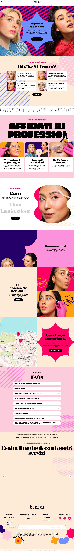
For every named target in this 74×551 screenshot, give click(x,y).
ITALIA (28, 518)
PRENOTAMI (37, 94)
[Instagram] (64, 518)
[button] (18, 248)
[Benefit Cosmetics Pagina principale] (37, 2)
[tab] (15, 195)
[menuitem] (25, 5)
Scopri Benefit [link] (50, 4)
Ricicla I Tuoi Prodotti (9, 517)
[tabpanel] (52, 204)
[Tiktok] (60, 518)
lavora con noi (9, 522)
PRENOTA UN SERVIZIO (55, 350)
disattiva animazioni (46, 519)
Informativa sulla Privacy (43, 535)
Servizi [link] (43, 4)
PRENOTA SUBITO (37, 39)
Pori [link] (39, 4)
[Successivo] (70, 476)
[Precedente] (3, 476)
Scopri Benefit (9, 519)
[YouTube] (69, 518)
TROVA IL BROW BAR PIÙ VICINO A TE (28, 514)
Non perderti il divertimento (57, 527)
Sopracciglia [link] (33, 4)
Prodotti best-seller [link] (25, 4)
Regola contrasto (46, 517)
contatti (9, 524)
